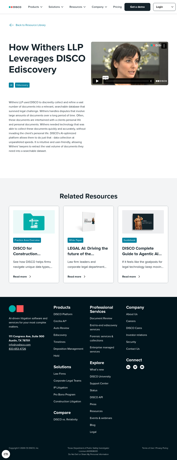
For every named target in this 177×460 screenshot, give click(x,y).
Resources (96, 411)
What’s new (97, 370)
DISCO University (100, 376)
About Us (131, 314)
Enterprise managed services (102, 349)
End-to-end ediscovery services (103, 327)
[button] (35, 7)
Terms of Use (148, 447)
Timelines (59, 342)
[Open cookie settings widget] (6, 454)
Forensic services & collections (101, 338)
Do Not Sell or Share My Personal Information (88, 454)
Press (93, 404)
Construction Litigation (67, 401)
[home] (15, 7)
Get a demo (137, 7)
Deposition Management (68, 349)
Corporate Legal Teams (67, 381)
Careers (131, 321)
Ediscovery (60, 335)
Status (93, 390)
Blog (92, 425)
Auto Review (61, 328)
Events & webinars (101, 418)
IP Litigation (61, 388)
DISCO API (96, 397)
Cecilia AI (60, 321)
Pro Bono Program (64, 394)
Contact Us (132, 349)
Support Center (99, 383)
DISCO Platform (63, 314)
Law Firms (60, 374)
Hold (56, 356)
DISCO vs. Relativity (66, 419)
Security (131, 342)
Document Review (101, 318)
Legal (93, 432)
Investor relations (136, 335)
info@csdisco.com (20, 345)
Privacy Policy (162, 447)
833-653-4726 (17, 349)
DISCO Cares (134, 328)
